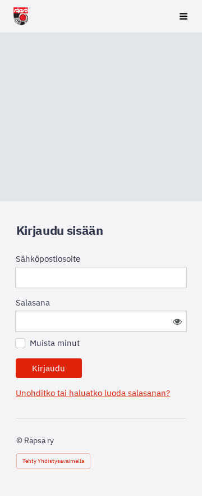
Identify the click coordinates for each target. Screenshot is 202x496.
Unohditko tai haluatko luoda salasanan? (93, 393)
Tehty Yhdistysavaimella (53, 461)
